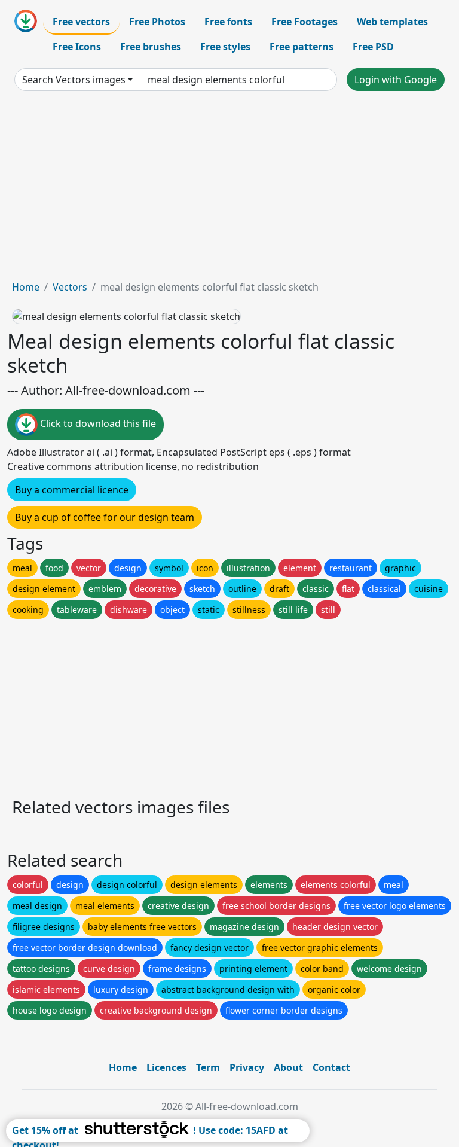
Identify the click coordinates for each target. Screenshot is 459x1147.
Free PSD (373, 46)
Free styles (225, 46)
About (288, 1067)
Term (208, 1067)
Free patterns (301, 46)
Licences (166, 1067)
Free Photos (157, 21)
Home (25, 287)
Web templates (392, 21)
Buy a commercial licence (71, 489)
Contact (331, 1067)
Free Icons (77, 46)
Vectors (70, 287)
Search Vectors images (74, 79)
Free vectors (81, 21)
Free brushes (150, 46)
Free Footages (304, 21)
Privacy (247, 1067)
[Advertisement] (229, 190)
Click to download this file (97, 424)
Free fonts (228, 21)
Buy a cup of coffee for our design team (104, 517)
